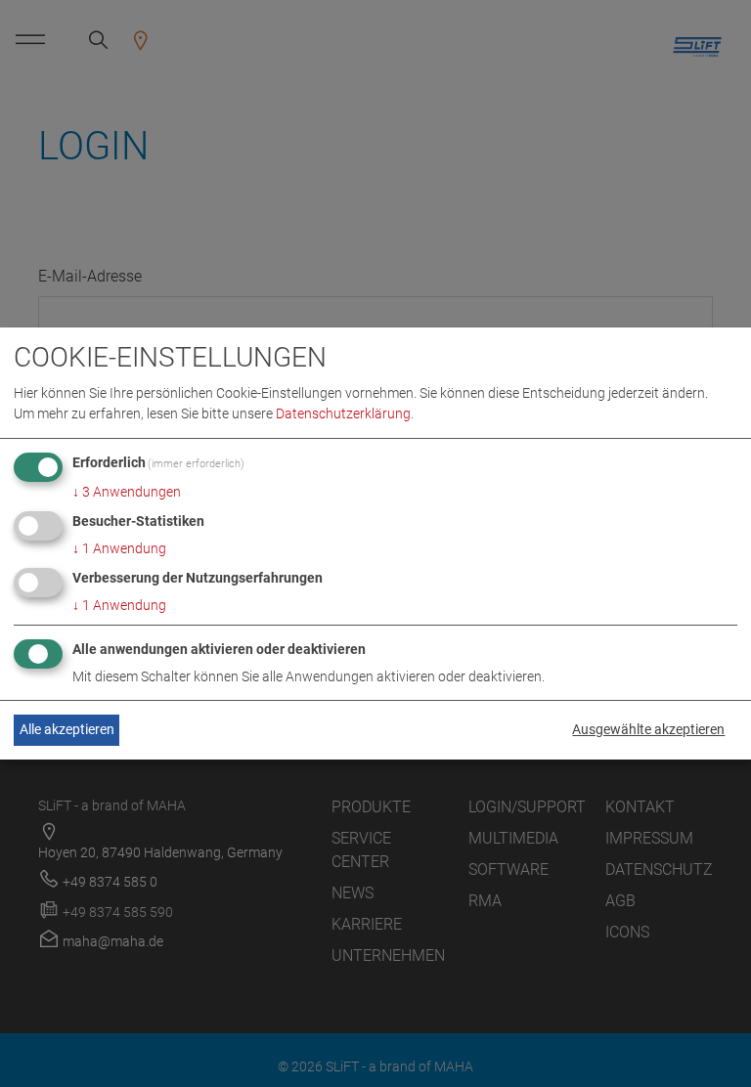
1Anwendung (119, 548)
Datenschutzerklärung (343, 413)
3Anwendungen (126, 492)
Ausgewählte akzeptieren (648, 729)
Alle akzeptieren (67, 729)
